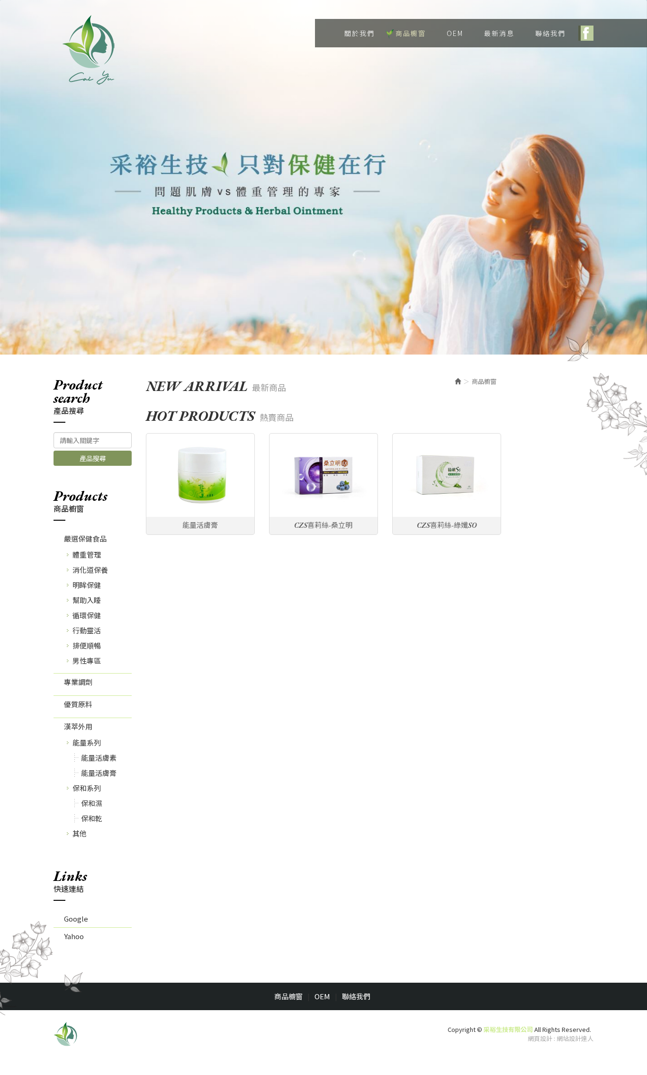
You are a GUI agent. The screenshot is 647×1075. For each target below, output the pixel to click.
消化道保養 (90, 570)
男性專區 (86, 661)
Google (76, 919)
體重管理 (86, 555)
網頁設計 (540, 1038)
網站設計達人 (575, 1038)
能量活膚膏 (99, 773)
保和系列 (86, 788)
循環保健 (86, 615)
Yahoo (74, 936)
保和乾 (91, 818)
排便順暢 (86, 645)
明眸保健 (86, 585)
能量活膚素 (99, 758)
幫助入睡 (86, 600)
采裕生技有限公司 (89, 49)
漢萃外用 (78, 726)
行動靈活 (86, 630)
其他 (79, 833)
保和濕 (91, 803)
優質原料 (78, 704)
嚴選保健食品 (85, 538)
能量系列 (86, 742)
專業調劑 (78, 682)
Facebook (585, 33)
